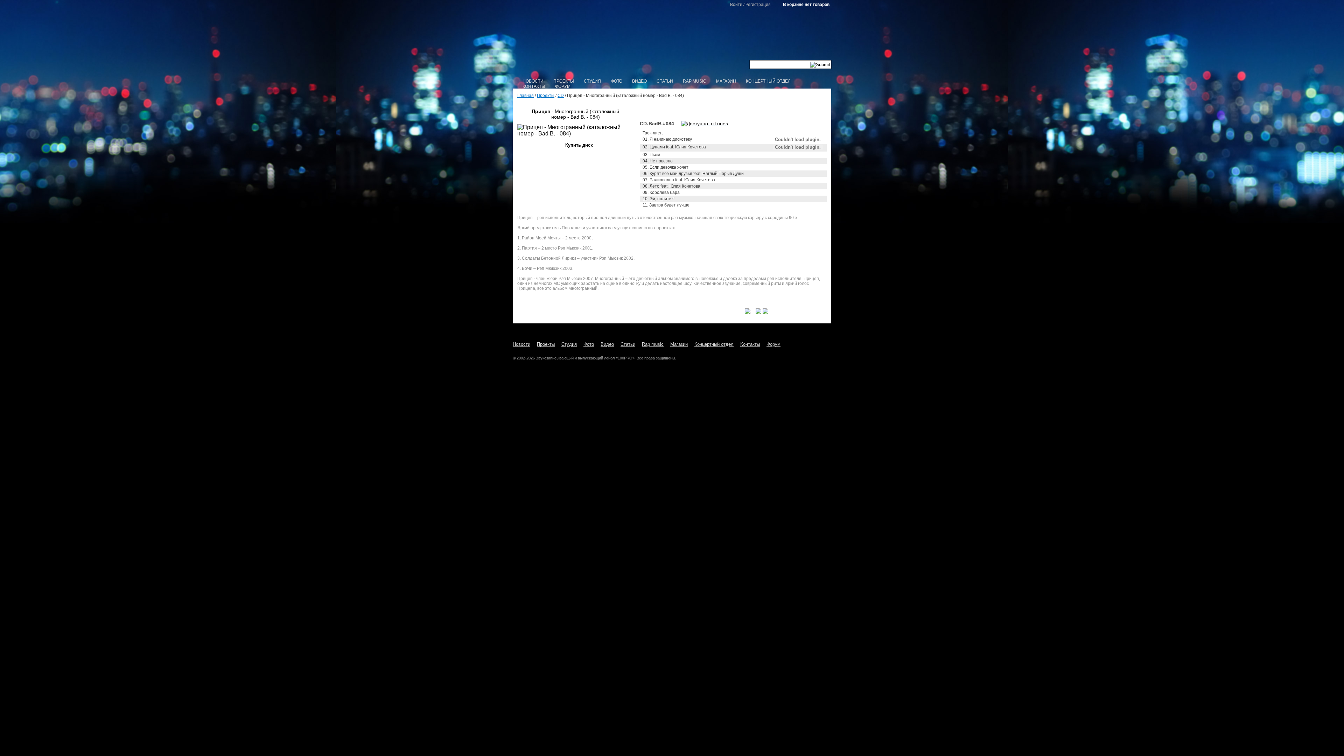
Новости (533, 81)
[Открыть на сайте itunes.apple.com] (704, 123)
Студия (592, 81)
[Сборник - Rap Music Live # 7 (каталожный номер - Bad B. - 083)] (630, 111)
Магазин (726, 81)
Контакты (534, 86)
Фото (616, 81)
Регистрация (758, 4)
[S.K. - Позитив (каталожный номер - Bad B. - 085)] (520, 111)
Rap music (694, 81)
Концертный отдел (768, 81)
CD (561, 95)
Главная (525, 95)
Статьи (665, 81)
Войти (736, 4)
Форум (562, 86)
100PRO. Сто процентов (672, 40)
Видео (639, 81)
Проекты (563, 81)
